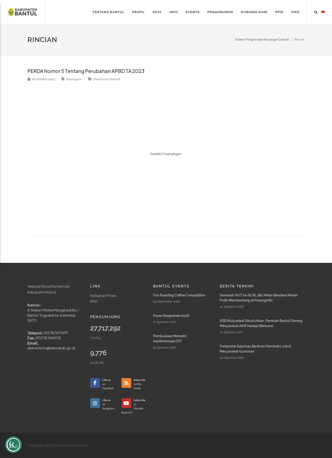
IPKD (94, 301)
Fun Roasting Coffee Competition (179, 295)
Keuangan (73, 79)
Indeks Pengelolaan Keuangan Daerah (262, 39)
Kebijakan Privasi (103, 295)
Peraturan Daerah (106, 79)
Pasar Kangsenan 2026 (171, 316)
